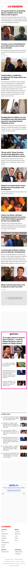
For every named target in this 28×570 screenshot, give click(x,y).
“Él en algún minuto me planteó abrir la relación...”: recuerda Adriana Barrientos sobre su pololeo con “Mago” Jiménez (13, 340)
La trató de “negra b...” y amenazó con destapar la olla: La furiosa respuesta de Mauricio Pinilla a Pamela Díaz (11, 448)
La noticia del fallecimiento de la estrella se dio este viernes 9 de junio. (14, 192)
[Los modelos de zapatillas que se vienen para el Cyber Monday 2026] (21, 364)
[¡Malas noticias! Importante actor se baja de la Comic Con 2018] (14, 298)
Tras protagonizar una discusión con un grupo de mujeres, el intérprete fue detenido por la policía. (13, 52)
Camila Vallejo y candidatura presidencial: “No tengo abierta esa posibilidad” (13, 77)
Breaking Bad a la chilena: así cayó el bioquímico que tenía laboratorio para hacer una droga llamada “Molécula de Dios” (13, 120)
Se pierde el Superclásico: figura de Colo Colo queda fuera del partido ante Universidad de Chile (11, 418)
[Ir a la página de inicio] (15, 7)
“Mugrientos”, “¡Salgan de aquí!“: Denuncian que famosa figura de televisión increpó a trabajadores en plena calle (11, 425)
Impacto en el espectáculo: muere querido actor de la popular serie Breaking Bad (13, 187)
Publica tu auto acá (14, 490)
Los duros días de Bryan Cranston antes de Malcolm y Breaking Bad (13, 251)
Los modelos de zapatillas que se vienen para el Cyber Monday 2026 (8, 364)
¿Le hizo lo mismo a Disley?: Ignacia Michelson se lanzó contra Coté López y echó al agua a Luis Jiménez (11, 432)
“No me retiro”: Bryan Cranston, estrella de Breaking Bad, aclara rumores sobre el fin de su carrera (13, 154)
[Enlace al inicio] (14, 334)
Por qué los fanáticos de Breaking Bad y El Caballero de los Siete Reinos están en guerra (13, 13)
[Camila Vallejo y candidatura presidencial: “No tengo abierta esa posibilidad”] (14, 106)
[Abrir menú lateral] (2, 6)
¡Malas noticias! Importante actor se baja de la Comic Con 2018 (13, 286)
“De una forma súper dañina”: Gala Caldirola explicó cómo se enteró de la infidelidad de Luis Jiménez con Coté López (11, 455)
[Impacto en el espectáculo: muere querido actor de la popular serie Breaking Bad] (14, 204)
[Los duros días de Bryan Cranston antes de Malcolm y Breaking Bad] (14, 274)
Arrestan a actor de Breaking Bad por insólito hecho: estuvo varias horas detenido (13, 46)
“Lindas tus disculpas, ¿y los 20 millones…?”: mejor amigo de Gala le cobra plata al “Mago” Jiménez (9, 383)
